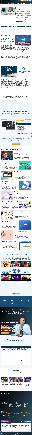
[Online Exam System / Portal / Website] (25, 245)
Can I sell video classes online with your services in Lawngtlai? (12, 353)
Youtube (8, 421)
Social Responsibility (26, 403)
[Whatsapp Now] (1, 431)
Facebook (3, 421)
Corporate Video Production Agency (19, 402)
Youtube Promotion (11, 400)
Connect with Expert (20, 129)
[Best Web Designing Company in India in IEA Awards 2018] (8, 328)
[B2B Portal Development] (7, 155)
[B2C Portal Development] (25, 165)
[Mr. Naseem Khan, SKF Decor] (16, 277)
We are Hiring (25, 0)
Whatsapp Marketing (11, 402)
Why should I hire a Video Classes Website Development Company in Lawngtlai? (15, 351)
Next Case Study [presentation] (27, 119)
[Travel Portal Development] (7, 175)
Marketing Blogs (25, 402)
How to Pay (25, 404)
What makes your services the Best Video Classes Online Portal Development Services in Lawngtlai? (14, 363)
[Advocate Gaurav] (16, 264)
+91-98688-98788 (21, 0)
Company (24, 3)
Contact (30, 3)
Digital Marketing (13, 3)
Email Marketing (10, 403)
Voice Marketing (10, 405)
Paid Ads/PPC (10, 401)
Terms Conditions (25, 408)
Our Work (27, 3)
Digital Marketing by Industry (12, 408)
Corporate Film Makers (18, 400)
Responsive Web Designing (4, 403)
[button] (23, 124)
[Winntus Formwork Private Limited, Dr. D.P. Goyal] (6, 264)
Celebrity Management (18, 405)
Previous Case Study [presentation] (4, 119)
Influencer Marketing (18, 404)
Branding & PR (17, 3)
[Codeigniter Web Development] (7, 235)
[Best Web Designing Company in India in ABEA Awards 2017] (3, 328)
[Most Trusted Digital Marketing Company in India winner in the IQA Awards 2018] (14, 328)
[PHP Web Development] (25, 225)
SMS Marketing (10, 404)
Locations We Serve (26, 407)
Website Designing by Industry (4, 400)
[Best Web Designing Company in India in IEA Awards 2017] (5, 328)
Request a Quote (19, 21)
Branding (25, 406)
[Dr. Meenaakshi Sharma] (26, 277)
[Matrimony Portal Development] (7, 215)
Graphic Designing (18, 406)
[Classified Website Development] (7, 195)
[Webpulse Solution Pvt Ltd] (4, 3)
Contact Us (25, 405)
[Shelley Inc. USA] (6, 277)
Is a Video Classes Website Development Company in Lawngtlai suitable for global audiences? (15, 360)
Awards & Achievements (26, 400)
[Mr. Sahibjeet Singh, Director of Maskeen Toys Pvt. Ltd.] (26, 264)
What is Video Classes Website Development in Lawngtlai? (11, 346)
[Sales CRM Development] (25, 185)
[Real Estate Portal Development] (25, 205)
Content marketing (11, 406)
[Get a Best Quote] (1, 433)
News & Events (25, 401)
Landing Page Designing (3, 402)
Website (9, 3)
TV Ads (17, 403)
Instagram (5, 421)
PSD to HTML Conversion (4, 401)
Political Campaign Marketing (12, 407)
